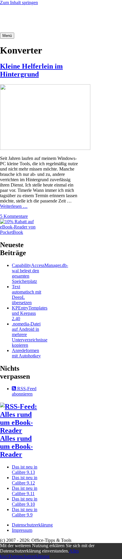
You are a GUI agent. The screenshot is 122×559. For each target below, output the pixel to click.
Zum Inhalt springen (19, 2)
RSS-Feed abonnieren (24, 391)
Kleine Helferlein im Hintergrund (31, 70)
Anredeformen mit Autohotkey (26, 353)
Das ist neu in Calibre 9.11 (24, 491)
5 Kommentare (14, 216)
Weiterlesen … (14, 206)
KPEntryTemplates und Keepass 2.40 (29, 313)
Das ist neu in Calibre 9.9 (24, 512)
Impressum (22, 530)
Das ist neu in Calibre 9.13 (24, 469)
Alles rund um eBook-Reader (16, 446)
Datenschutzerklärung (32, 524)
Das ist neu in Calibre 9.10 (24, 501)
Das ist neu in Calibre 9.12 (24, 480)
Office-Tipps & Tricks (26, 18)
